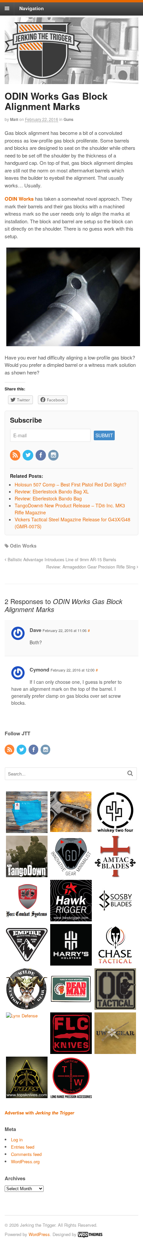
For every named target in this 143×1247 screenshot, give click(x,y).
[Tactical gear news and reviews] (43, 75)
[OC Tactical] (115, 1006)
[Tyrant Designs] (71, 830)
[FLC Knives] (71, 1051)
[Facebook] (41, 455)
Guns (68, 119)
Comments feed (26, 1154)
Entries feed (22, 1147)
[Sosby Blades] (115, 918)
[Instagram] (54, 455)
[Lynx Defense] (22, 1015)
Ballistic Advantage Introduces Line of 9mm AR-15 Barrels (61, 560)
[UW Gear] (115, 1051)
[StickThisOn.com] (71, 1006)
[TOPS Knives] (27, 1095)
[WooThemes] (90, 1234)
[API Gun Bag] (27, 830)
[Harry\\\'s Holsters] (71, 962)
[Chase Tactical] (115, 962)
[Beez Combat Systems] (27, 918)
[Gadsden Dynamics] (71, 874)
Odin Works (23, 545)
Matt (14, 119)
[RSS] (15, 455)
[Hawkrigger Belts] (71, 918)
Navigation (31, 8)
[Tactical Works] (71, 1095)
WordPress (39, 1234)
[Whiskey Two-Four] (115, 830)
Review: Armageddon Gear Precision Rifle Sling (91, 567)
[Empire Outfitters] (27, 962)
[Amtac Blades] (115, 874)
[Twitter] (28, 455)
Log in (17, 1139)
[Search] (130, 773)
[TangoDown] (27, 874)
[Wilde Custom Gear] (27, 1006)
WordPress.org (25, 1161)
